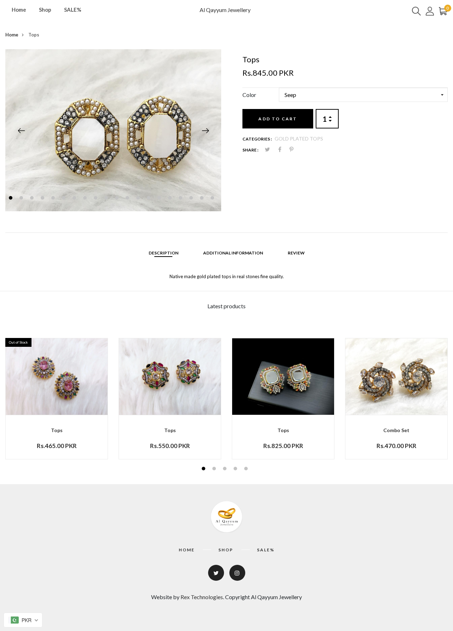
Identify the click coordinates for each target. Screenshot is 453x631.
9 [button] (96, 199)
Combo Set (396, 430)
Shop (45, 9)
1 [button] (11, 199)
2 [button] (22, 199)
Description (163, 253)
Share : (250, 150)
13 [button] (139, 199)
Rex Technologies (201, 596)
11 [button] (118, 199)
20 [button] (213, 199)
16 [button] (171, 199)
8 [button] (86, 199)
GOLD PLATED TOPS (299, 139)
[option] (113, 130)
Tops (57, 430)
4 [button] (43, 199)
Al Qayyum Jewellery (225, 9)
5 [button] (54, 199)
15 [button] (160, 199)
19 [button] (202, 199)
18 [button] (192, 199)
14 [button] (149, 199)
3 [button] (33, 199)
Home (19, 9)
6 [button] (64, 199)
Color (249, 94)
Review (296, 253)
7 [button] (75, 199)
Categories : (257, 139)
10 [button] (107, 199)
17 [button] (181, 199)
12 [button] (128, 199)
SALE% (72, 9)
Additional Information (233, 253)
